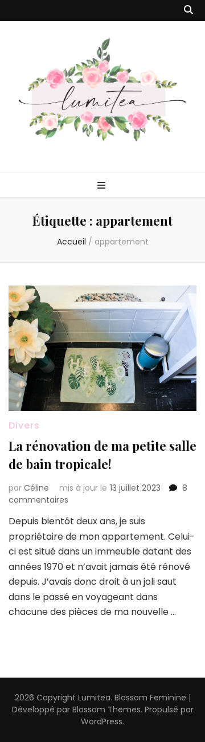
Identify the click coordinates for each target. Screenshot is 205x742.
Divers (24, 425)
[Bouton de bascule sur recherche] (188, 10)
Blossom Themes (106, 709)
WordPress (101, 721)
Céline (36, 488)
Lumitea (94, 697)
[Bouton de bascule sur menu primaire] (102, 186)
